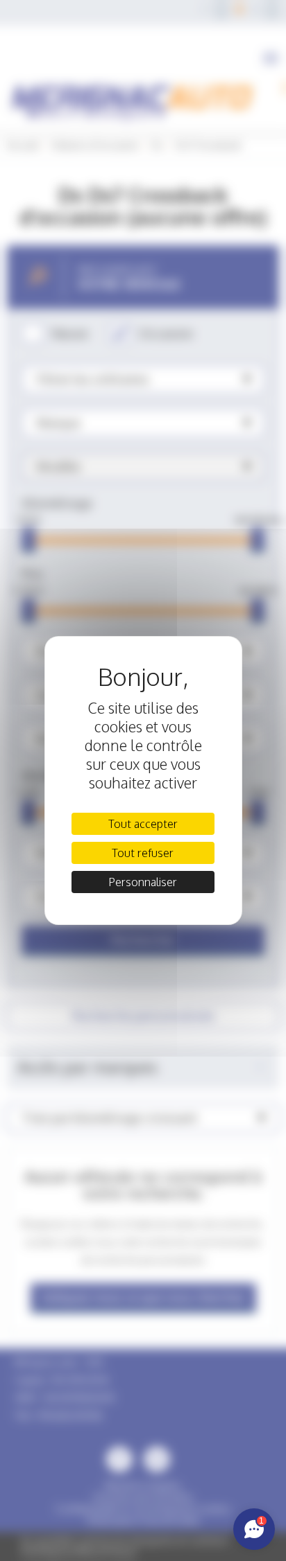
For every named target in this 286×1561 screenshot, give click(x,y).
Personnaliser (142, 882)
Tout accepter (143, 824)
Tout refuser (143, 853)
